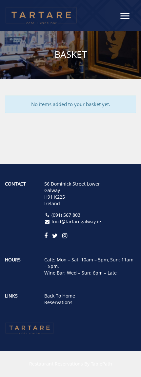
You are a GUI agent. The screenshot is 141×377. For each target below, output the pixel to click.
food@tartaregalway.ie (76, 221)
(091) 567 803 (65, 215)
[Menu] (125, 15)
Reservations (58, 302)
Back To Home (59, 296)
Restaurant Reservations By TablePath (70, 364)
